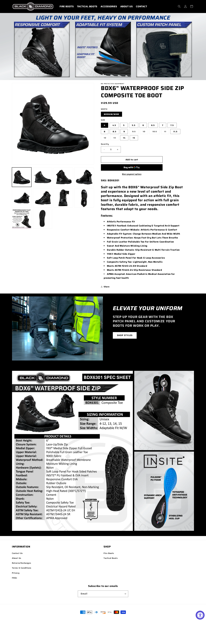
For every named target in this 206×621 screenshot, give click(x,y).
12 (106, 138)
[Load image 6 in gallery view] (42, 198)
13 (116, 138)
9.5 (135, 132)
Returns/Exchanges (21, 563)
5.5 (133, 125)
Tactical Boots (111, 558)
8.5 (114, 131)
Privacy (15, 572)
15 (134, 137)
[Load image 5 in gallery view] (21, 198)
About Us (16, 558)
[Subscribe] (125, 594)
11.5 (175, 131)
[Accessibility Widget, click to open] (200, 615)
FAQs (14, 577)
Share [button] (107, 286)
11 (166, 132)
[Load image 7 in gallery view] (63, 198)
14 (124, 137)
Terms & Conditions (21, 567)
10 (145, 132)
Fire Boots (109, 553)
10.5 (156, 132)
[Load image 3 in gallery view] (63, 177)
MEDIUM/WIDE (111, 114)
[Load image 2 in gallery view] (42, 177)
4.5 (114, 125)
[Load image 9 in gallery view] (21, 218)
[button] (179, 6)
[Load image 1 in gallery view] (21, 177)
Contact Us (17, 553)
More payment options (131, 174)
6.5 (153, 125)
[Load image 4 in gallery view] (84, 177)
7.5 (172, 125)
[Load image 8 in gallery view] (84, 198)
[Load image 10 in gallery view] (42, 218)
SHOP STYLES (124, 335)
